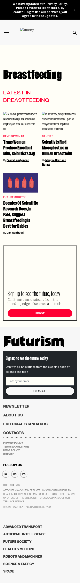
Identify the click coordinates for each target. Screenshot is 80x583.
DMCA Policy (11, 450)
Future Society (14, 197)
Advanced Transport (22, 527)
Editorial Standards (25, 424)
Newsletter (16, 406)
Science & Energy (18, 564)
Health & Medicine (19, 549)
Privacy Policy (56, 4)
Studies (47, 136)
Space (8, 571)
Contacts (13, 433)
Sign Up (40, 313)
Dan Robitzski (15, 232)
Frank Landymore (18, 160)
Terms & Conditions (16, 446)
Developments (13, 136)
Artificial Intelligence (24, 534)
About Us (13, 415)
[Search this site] (75, 33)
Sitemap (8, 454)
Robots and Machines (22, 556)
